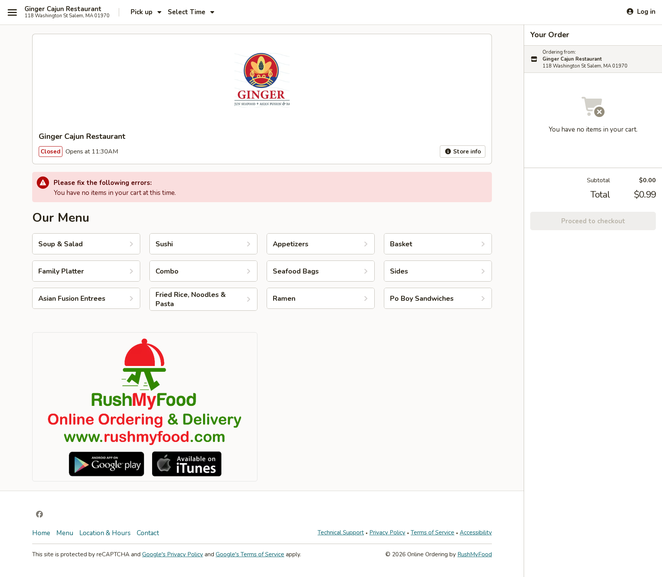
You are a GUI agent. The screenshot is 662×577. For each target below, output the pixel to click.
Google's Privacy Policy (172, 554)
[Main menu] (12, 12)
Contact (148, 533)
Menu (64, 533)
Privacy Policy (387, 532)
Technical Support (341, 532)
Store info (466, 151)
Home (41, 533)
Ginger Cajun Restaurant (63, 9)
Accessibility (476, 532)
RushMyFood (474, 554)
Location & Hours (105, 533)
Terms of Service (432, 532)
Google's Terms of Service (250, 554)
